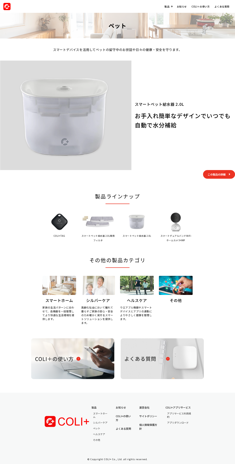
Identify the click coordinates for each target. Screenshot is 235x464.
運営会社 (144, 407)
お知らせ (182, 6)
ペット (96, 428)
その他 (96, 440)
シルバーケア (100, 422)
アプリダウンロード (178, 422)
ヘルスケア (99, 434)
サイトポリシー (148, 416)
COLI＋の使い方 (201, 6)
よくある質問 (221, 6)
